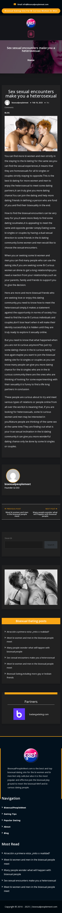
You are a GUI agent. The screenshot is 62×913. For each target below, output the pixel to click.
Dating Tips (10, 813)
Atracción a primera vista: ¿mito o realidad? (28, 631)
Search (8, 538)
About (7, 826)
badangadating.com (39, 714)
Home (31, 60)
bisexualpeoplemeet (20, 102)
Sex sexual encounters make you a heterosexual (31, 94)
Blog (7, 113)
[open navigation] (31, 34)
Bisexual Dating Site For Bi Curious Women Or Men (31, 10)
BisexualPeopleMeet (15, 807)
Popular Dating (12, 820)
